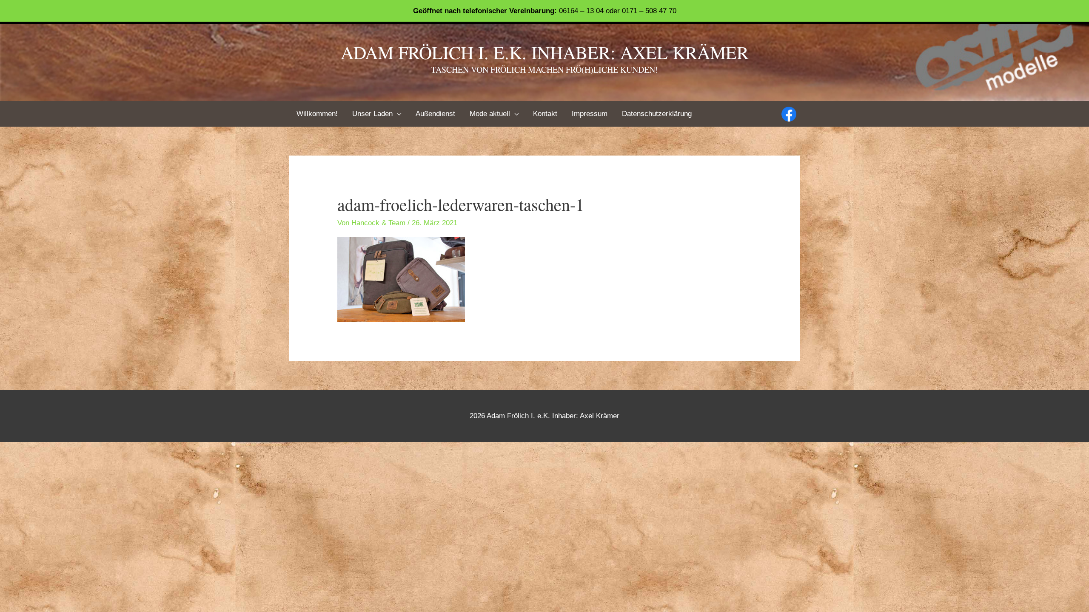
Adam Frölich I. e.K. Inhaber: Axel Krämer (545, 52)
